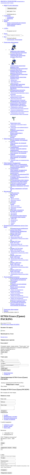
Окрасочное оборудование (11, 42)
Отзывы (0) (7, 374)
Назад (2, 443)
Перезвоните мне (12, 8)
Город (2, 366)
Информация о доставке (10, 416)
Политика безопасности (10, 418)
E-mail (2, 361)
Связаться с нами (8, 424)
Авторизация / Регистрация (14, 39)
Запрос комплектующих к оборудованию (14, 25)
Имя (2, 360)
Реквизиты (10, 18)
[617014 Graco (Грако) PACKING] (10, 324)
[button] (6, 28)
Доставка (6, 20)
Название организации (7, 365)
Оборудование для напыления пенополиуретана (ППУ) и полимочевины (15, 163)
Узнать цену (4, 352)
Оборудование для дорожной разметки (14, 138)
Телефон (3, 363)
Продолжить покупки (6, 447)
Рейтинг (3, 402)
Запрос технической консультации (16, 22)
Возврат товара (8, 426)
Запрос (6, 21)
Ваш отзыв (4, 405)
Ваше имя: (3, 399)
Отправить (3, 411)
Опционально (4, 461)
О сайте (6, 415)
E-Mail (2, 454)
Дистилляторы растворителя (11, 277)
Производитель (4, 337)
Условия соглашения (9, 419)
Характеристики (8, 373)
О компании (7, 15)
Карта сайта (7, 427)
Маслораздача (7, 191)
